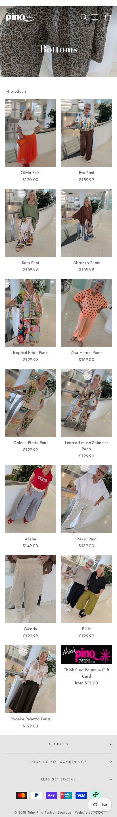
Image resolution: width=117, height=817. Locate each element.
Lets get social (58, 779)
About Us (58, 744)
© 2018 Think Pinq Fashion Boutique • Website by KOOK (58, 812)
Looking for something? (58, 761)
